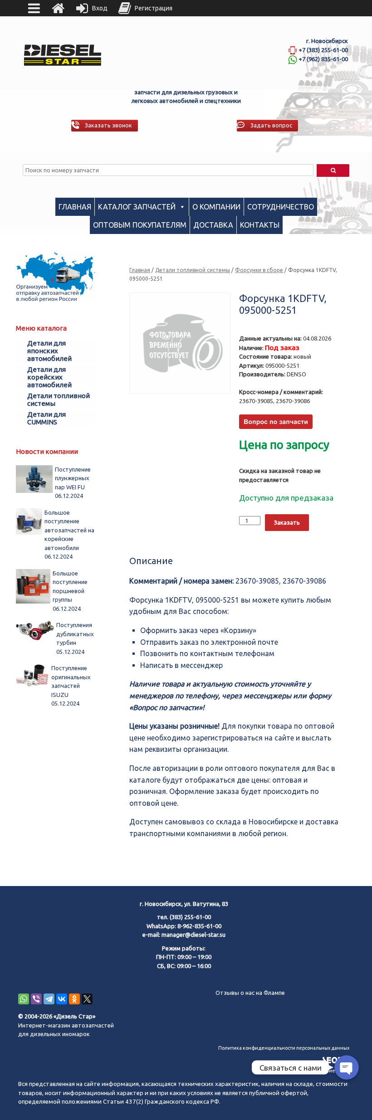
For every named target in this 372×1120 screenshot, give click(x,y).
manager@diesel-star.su (193, 934)
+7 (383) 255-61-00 (323, 50)
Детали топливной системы (192, 270)
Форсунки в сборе (259, 270)
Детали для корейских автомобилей (49, 377)
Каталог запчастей (137, 207)
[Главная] (58, 8)
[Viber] (36, 998)
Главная (75, 207)
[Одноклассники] (74, 998)
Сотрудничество (280, 207)
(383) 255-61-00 (190, 917)
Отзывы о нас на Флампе (250, 992)
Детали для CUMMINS (46, 418)
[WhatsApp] (23, 998)
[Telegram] (49, 998)
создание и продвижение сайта (311, 1070)
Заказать (287, 522)
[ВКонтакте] (61, 998)
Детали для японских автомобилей (49, 350)
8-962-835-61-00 (199, 926)
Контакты (259, 225)
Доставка (213, 225)
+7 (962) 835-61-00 (323, 59)
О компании (216, 207)
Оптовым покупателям (139, 225)
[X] (87, 998)
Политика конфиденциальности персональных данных (283, 1048)
